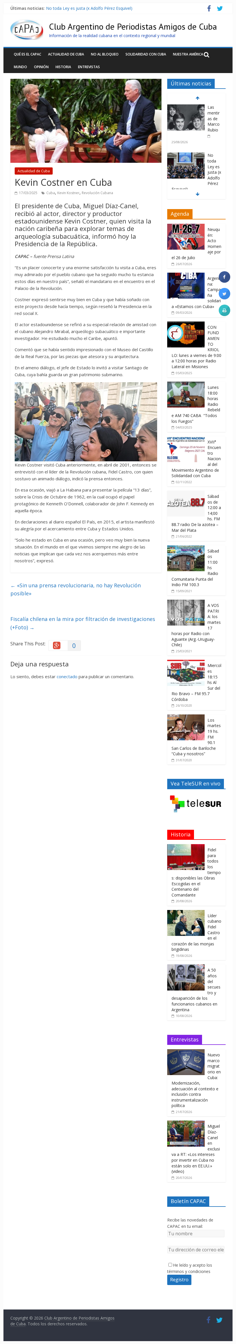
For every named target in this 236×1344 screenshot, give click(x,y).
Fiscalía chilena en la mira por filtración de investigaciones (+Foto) (82, 623)
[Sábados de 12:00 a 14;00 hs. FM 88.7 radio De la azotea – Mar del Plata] (186, 493)
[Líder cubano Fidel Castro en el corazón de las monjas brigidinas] (186, 913)
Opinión (41, 66)
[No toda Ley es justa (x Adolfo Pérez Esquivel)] (186, 155)
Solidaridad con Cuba (145, 54)
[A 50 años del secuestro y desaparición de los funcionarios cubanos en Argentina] (186, 967)
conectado (67, 676)
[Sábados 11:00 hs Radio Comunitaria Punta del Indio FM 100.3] (186, 548)
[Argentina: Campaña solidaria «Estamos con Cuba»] (186, 275)
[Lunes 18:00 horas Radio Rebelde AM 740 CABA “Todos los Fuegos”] (186, 384)
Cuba (50, 192)
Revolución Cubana (97, 192)
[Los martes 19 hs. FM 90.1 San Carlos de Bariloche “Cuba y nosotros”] (186, 717)
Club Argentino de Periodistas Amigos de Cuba (133, 26)
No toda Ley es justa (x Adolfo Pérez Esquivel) (89, 8)
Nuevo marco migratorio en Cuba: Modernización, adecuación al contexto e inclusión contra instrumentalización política (196, 1080)
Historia (63, 66)
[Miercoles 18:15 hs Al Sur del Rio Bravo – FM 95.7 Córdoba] (186, 663)
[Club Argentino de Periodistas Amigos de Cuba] (26, 23)
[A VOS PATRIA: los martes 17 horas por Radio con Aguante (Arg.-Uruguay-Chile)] (186, 602)
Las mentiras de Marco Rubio (214, 118)
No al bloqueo (105, 54)
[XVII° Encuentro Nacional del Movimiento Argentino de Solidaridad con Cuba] (186, 439)
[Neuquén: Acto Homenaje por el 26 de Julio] (186, 227)
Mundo (20, 66)
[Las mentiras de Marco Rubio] (186, 107)
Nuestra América (188, 54)
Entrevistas (89, 66)
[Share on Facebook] (224, 281)
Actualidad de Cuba (66, 54)
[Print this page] (224, 314)
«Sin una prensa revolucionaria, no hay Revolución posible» (75, 589)
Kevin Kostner (68, 192)
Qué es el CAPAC (27, 54)
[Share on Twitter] (224, 298)
